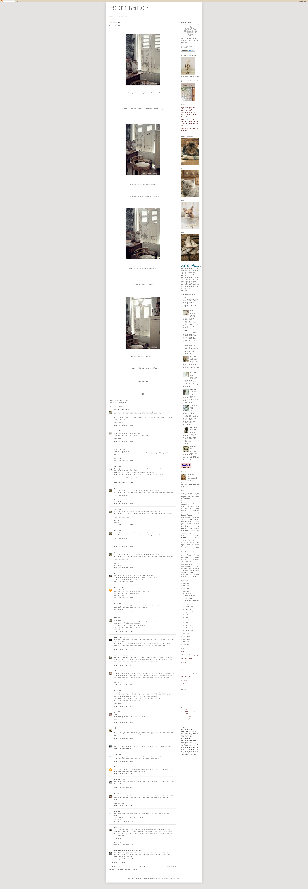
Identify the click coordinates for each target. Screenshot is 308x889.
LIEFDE (194, 534)
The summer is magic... (194, 373)
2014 (185, 591)
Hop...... (187, 297)
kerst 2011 (195, 523)
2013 (185, 634)
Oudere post (171, 866)
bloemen (185, 499)
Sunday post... (189, 345)
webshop (184, 568)
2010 (185, 642)
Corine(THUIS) (118, 637)
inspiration (194, 519)
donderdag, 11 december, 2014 (124, 859)
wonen (196, 570)
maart (187, 625)
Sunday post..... (193, 311)
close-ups (191, 505)
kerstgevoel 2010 (190, 526)
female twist (194, 506)
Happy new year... (193, 447)
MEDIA (182, 535)
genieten (184, 512)
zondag (193, 576)
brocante (184, 501)
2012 (185, 636)
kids (190, 528)
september (189, 609)
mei (186, 620)
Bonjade (128, 8)
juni (187, 617)
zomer (197, 574)
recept (183, 548)
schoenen (183, 549)
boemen (197, 499)
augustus (188, 612)
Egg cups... (194, 356)
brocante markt (194, 501)
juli (187, 614)
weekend (191, 568)
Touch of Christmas (191, 601)
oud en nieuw (194, 542)
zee (187, 574)
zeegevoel (192, 574)
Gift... (186, 331)
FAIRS (187, 506)
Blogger (177, 878)
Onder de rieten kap (120, 655)
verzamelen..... (187, 561)
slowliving (184, 554)
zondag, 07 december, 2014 (123, 425)
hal (192, 514)
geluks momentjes (190, 510)
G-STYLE (115, 466)
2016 (185, 586)
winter (197, 568)
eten (182, 506)
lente (197, 532)
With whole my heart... (194, 390)
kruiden (196, 530)
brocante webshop (187, 503)
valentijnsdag (195, 557)
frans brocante (194, 508)
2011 (185, 639)
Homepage (143, 866)
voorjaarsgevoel (187, 565)
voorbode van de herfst (190, 563)
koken (191, 530)
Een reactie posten (118, 862)
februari (188, 628)
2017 (185, 583)
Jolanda (115, 754)
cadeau (184, 505)
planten (187, 546)
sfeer (184, 552)
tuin (197, 556)
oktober (188, 607)
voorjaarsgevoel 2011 (190, 566)
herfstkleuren (185, 517)
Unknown (115, 767)
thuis (182, 555)
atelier (196, 495)
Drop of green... (190, 596)
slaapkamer (196, 552)
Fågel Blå (116, 712)
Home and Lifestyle (120, 409)
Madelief (116, 827)
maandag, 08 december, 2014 (123, 631)
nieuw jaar (184, 542)
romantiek (190, 548)
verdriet (183, 559)
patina (197, 544)
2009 (185, 644)
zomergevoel (185, 576)
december (188, 593)
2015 (185, 588)
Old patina (188, 598)
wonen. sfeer (187, 573)
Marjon (115, 728)
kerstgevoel (122, 402)
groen (188, 514)
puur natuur (195, 546)
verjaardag (196, 559)
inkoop (183, 519)
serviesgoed (195, 549)
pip (182, 546)
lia (114, 573)
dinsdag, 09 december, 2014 (123, 773)
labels (183, 532)
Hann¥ (115, 811)
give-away (196, 512)
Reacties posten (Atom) (129, 869)
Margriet (116, 793)
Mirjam (115, 618)
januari (188, 630)
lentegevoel (186, 534)
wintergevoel (185, 570)
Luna (197, 534)
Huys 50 (115, 488)
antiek (197, 493)
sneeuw (191, 554)
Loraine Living (118, 587)
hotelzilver (195, 517)
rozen (197, 548)
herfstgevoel (186, 516)
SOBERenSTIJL (117, 779)
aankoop (190, 493)
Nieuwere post (114, 866)
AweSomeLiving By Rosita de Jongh (125, 850)
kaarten (183, 523)
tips (190, 556)
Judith (115, 671)
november (188, 604)
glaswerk (183, 514)
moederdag (196, 535)
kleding (196, 528)
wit (191, 570)
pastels (190, 544)
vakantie (184, 557)
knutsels (184, 530)
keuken (183, 528)
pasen (183, 544)
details (196, 505)
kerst (116, 402)
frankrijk (184, 508)
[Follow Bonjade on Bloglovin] (188, 51)
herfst (196, 514)
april (187, 622)
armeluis (183, 495)
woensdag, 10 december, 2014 (123, 821)
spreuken (196, 554)
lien (114, 744)
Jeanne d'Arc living (190, 521)
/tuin (182, 493)
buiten (197, 503)
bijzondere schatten (190, 497)
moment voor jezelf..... (190, 539)
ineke (115, 431)
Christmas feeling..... (194, 429)
